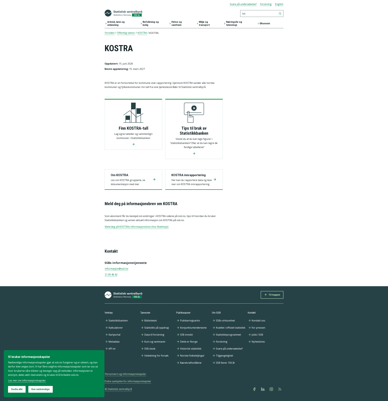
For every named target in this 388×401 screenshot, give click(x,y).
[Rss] (280, 389)
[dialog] (54, 373)
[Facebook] (254, 389)
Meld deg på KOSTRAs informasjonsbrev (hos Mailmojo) (136, 226)
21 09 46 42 (111, 274)
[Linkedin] (263, 389)
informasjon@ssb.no (116, 268)
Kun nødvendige (40, 389)
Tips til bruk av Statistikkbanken (194, 131)
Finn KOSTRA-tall (133, 128)
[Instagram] (271, 389)
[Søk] (280, 13)
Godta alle (17, 389)
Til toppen (274, 294)
